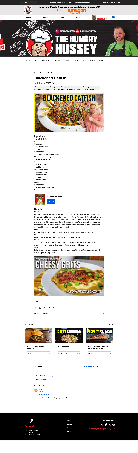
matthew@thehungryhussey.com (102, 429)
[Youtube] (119, 3)
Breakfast (67, 60)
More (101, 60)
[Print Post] (53, 308)
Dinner (76, 60)
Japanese (57, 60)
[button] (113, 16)
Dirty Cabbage (63, 346)
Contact (69, 432)
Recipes (69, 424)
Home (69, 420)
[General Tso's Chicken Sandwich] (38, 335)
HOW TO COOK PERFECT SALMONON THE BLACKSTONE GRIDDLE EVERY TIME (98, 347)
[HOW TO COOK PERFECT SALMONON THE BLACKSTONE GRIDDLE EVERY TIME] (99, 335)
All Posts (28, 60)
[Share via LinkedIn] (44, 308)
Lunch (84, 60)
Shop (69, 428)
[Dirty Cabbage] (69, 335)
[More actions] (102, 73)
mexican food (45, 60)
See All (111, 324)
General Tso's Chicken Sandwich (36, 347)
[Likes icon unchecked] (40, 404)
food (35, 60)
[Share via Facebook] (35, 308)
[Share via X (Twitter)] (40, 308)
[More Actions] (102, 390)
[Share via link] (49, 308)
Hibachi (92, 60)
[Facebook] (112, 3)
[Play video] (69, 112)
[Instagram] (117, 3)
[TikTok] (114, 3)
